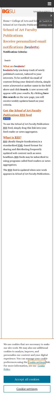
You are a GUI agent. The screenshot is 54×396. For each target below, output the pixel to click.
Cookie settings (36, 362)
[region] (27, 367)
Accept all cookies (27, 379)
